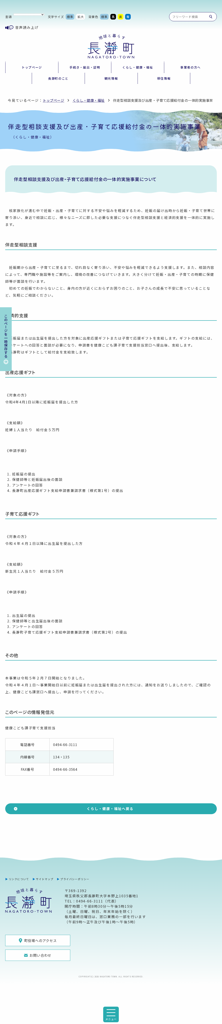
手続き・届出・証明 (84, 67)
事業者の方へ (190, 67)
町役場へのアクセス (40, 940)
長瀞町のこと (58, 78)
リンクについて (19, 879)
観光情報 (111, 78)
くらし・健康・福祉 (137, 67)
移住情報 (164, 78)
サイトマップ (45, 879)
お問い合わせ (40, 955)
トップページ (32, 67)
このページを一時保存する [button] (5, 336)
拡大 (80, 17)
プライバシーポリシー (74, 879)
